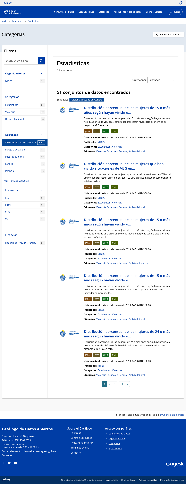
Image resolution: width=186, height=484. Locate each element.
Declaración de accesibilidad (172, 480)
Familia (24, 163)
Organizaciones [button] (15, 73)
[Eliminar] (71, 100)
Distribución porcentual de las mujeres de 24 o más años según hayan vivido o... (127, 333)
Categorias (104, 11)
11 (121, 384)
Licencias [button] (11, 235)
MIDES (24, 81)
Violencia (24, 112)
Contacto (76, 452)
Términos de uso (80, 447)
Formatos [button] (11, 190)
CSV (24, 198)
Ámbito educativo (138, 263)
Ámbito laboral (137, 151)
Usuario (41, 60)
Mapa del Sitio (111, 480)
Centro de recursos (81, 437)
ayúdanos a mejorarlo (172, 414)
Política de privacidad (148, 480)
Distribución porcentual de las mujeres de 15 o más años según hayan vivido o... (127, 110)
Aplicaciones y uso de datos (127, 11)
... (118, 383)
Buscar (175, 12)
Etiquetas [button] (11, 135)
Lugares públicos (24, 156)
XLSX (24, 212)
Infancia (24, 170)
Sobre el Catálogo (155, 11)
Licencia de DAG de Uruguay (24, 242)
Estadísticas (33, 21)
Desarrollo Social (24, 119)
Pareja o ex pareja (24, 149)
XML (24, 219)
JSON (24, 205)
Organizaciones (86, 11)
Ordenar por (139, 80)
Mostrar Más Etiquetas (16, 180)
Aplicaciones (115, 448)
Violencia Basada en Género (24, 142)
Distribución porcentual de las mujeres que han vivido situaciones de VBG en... (124, 166)
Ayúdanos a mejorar (82, 442)
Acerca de (76, 432)
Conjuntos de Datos (64, 11)
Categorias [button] (12, 97)
